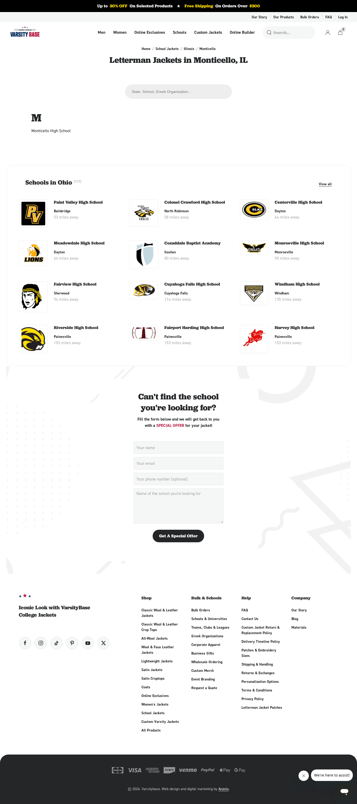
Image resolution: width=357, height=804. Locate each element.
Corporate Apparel (205, 644)
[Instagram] (40, 643)
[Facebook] (25, 643)
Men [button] (101, 32)
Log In (343, 17)
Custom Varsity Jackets (160, 721)
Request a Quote (204, 687)
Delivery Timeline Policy (260, 641)
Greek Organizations (207, 636)
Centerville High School (298, 202)
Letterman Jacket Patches (261, 707)
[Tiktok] (56, 643)
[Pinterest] (72, 643)
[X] (103, 643)
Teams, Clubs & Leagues (210, 627)
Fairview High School (75, 284)
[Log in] (327, 32)
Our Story (259, 17)
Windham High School (297, 284)
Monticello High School (51, 130)
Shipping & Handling (257, 664)
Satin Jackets (152, 669)
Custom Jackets (208, 32)
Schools (179, 32)
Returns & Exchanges (258, 673)
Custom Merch (202, 670)
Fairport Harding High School (194, 327)
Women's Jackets (155, 704)
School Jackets (167, 48)
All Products (151, 730)
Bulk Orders (309, 17)
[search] (269, 32)
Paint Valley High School (78, 202)
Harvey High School (294, 327)
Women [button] (119, 32)
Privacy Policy (252, 698)
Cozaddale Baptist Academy (192, 243)
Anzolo (223, 788)
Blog (294, 618)
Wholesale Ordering (206, 662)
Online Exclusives (149, 32)
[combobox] (178, 92)
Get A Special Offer (178, 536)
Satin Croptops (153, 678)
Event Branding (203, 679)
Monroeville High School (299, 243)
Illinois (189, 48)
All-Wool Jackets (154, 638)
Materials (299, 627)
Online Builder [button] (242, 32)
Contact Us (249, 618)
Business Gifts (202, 653)
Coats (145, 687)
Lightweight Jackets (157, 661)
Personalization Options (260, 681)
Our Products (283, 17)
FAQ (328, 17)
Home (146, 48)
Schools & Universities (209, 618)
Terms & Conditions (256, 690)
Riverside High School (76, 327)
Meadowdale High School (79, 243)
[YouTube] (88, 643)
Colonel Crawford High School (194, 202)
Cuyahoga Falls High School (192, 284)
